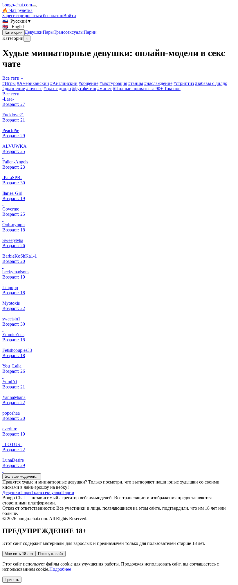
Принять (12, 579)
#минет (104, 88)
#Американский (33, 83)
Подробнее (60, 569)
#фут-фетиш (84, 88)
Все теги (10, 93)
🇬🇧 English (14, 26)
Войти (69, 15)
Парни (90, 32)
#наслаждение (158, 83)
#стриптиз (184, 83)
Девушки (34, 32)
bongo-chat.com (17, 4)
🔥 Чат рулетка (17, 10)
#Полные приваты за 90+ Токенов (147, 88)
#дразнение (13, 88)
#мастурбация (113, 83)
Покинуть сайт (50, 554)
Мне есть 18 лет (19, 554)
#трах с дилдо (57, 88)
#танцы (135, 83)
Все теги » (12, 78)
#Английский (63, 83)
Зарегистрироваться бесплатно (32, 15)
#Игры (9, 83)
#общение (88, 83)
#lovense (34, 88)
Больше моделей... (22, 476)
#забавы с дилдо (211, 83)
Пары (48, 32)
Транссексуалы (69, 32)
